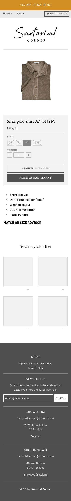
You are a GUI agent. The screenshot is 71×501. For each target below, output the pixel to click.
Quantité (12, 150)
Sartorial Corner (41, 489)
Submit (61, 398)
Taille (10, 137)
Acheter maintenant (35, 177)
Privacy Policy (35, 368)
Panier (58, 14)
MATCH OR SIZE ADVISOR (22, 223)
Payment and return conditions (35, 363)
